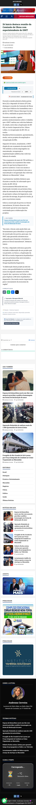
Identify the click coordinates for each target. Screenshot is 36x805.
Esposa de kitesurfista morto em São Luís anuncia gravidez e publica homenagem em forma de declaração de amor (16, 221)
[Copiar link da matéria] (4, 292)
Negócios (6, 486)
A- (22, 91)
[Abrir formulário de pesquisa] (11, 16)
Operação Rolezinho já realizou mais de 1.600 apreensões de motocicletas (17, 426)
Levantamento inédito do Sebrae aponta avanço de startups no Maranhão (8, 561)
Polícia (5, 490)
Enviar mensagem (26, 16)
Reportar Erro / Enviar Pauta (11, 323)
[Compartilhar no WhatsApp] (8, 292)
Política (5, 493)
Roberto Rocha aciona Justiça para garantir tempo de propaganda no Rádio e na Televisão (8, 550)
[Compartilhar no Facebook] (13, 292)
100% (26, 92)
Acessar (32, 340)
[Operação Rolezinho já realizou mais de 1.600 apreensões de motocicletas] (18, 412)
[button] (2, 16)
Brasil (5, 472)
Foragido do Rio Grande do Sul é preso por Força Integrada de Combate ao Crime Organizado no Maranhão (18, 457)
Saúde (5, 497)
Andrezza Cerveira (9, 42)
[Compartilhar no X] (17, 292)
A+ (30, 91)
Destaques (6, 475)
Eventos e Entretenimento (11, 479)
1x (19, 88)
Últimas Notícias (8, 500)
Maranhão (8, 77)
